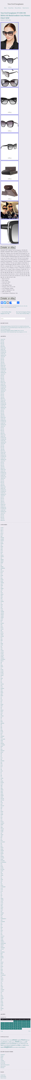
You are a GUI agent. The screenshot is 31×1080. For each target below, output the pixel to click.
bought (2, 575)
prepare (2, 859)
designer (2, 629)
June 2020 (2, 446)
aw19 (1, 563)
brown (5, 1042)
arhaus (2, 547)
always (2, 542)
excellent (2, 650)
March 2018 (3, 485)
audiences (2, 556)
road (1, 894)
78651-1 (2, 531)
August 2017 (3, 495)
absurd (2, 534)
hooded (2, 731)
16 (19, 1024)
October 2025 (3, 353)
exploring (2, 655)
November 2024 (3, 369)
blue (26, 1040)
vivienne (2, 991)
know (2, 766)
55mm (4, 1040)
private (2, 866)
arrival (2, 550)
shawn (2, 908)
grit (1, 718)
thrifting (2, 956)
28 (11, 1028)
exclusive (2, 652)
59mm (11, 1040)
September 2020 (3, 442)
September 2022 (3, 407)
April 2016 (2, 518)
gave (1, 701)
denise (2, 626)
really (1, 883)
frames (2, 691)
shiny (18, 1045)
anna (1, 545)
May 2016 (2, 517)
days (1, 621)
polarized (2, 850)
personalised (3, 841)
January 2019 (3, 471)
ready (1, 881)
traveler (2, 966)
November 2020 (3, 439)
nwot (1, 825)
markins (2, 794)
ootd (1, 833)
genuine (2, 704)
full (1, 698)
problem (2, 867)
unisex (16, 1047)
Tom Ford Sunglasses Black (5, 329)
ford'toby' (2, 684)
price (1, 863)
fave (1, 668)
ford (10, 305)
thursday (2, 957)
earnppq (2, 1056)
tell (1, 950)
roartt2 (2, 1059)
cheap (2, 595)
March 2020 (3, 450)
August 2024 (3, 374)
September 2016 (3, 511)
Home (5, 8)
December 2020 (3, 437)
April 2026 (2, 345)
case (8, 1041)
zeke (1, 1009)
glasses (2, 711)
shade (2, 905)
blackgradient (17, 305)
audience (2, 555)
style (1, 933)
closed (2, 608)
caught (2, 585)
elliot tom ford (3, 1066)
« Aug (2, 1031)
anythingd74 (3, 1054)
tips (1, 960)
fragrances (2, 688)
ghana (2, 705)
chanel (2, 592)
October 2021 (3, 423)
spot (1, 925)
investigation (3, 744)
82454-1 (2, 533)
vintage (2, 986)
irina (24, 305)
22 (15, 1026)
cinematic (2, 601)
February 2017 (3, 504)
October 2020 (3, 440)
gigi (1, 708)
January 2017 (3, 505)
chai (1, 591)
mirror (5, 1045)
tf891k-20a (2, 1067)
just (1, 756)
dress (1, 637)
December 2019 (3, 455)
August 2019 (3, 460)
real (1, 882)
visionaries (2, 989)
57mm (6, 1040)
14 (11, 1024)
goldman (2, 715)
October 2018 (3, 475)
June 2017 (2, 498)
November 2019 (3, 456)
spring (2, 927)
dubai (1, 639)
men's (2, 804)
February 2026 (3, 347)
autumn (2, 562)
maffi (1, 786)
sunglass (2, 940)
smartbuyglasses (3, 918)
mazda (2, 802)
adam (1, 536)
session (2, 902)
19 (2, 1026)
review (2, 889)
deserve (2, 627)
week (1, 999)
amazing (2, 543)
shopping (2, 912)
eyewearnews (3, 659)
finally (2, 678)
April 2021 (2, 431)
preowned (2, 857)
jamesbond (2, 750)
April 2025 (2, 362)
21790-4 (2, 527)
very (1, 982)
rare (1, 876)
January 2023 (3, 401)
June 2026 (2, 342)
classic (2, 604)
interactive (2, 743)
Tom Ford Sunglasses (15, 4)
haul (1, 726)
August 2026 (3, 339)
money (2, 812)
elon (1, 646)
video (1, 985)
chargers (2, 594)
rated (1, 878)
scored (2, 901)
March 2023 (3, 398)
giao (1, 707)
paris (1, 837)
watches (2, 996)
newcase (2, 821)
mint (1, 808)
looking (2, 778)
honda (2, 730)
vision (2, 988)
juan (1, 753)
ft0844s (2, 695)
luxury (2, 783)
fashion (2, 666)
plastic (9, 1045)
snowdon (27, 1045)
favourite (2, 673)
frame (2, 689)
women (6, 307)
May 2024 (2, 378)
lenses (24, 1043)
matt (1, 801)
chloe (1, 598)
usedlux (2, 978)
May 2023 (2, 395)
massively (2, 798)
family (2, 665)
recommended (3, 886)
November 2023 (3, 387)
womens (2, 1005)
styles (2, 934)
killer (1, 763)
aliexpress (2, 540)
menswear (2, 805)
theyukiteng (3, 951)
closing (2, 610)
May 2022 (2, 413)
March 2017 (3, 502)
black (23, 1040)
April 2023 (2, 397)
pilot (7, 1045)
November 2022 (3, 404)
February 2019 (3, 469)
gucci (1, 720)
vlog (1, 992)
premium (2, 856)
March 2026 (3, 346)
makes (2, 788)
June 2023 (2, 394)
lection (2, 770)
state (1, 928)
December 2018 (3, 472)
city (1, 602)
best (1, 565)
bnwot (2, 572)
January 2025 (3, 366)
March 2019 (3, 468)
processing (2, 869)
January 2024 (3, 384)
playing (2, 849)
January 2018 (3, 488)
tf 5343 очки (3, 1063)
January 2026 (3, 349)
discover (2, 633)
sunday (2, 938)
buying (2, 581)
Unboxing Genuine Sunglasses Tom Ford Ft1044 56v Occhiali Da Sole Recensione (15, 326)
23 (19, 1026)
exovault (2, 653)
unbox (2, 972)
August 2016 (3, 513)
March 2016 (3, 520)
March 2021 (3, 433)
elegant (2, 643)
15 (15, 1024)
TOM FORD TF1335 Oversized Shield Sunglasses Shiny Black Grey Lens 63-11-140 (15, 327)
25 (28, 1026)
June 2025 (2, 359)
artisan (2, 552)
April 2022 (2, 414)
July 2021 (2, 427)
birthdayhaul (3, 568)
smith (1, 920)
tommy (2, 963)
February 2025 (3, 365)
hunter (2, 737)
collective (2, 614)
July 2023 (2, 392)
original (2, 834)
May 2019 (2, 465)
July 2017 (2, 497)
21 (11, 1026)
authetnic (2, 560)
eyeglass (2, 656)
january (2, 752)
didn (1, 630)
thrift (1, 954)
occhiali (2, 831)
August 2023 (3, 391)
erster (1, 649)
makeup (2, 789)
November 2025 (3, 352)
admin (10, 20)
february (2, 675)
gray (1, 717)
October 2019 (3, 458)
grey (22, 305)
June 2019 (2, 463)
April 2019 (2, 466)
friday (2, 694)
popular (2, 852)
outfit (1, 836)
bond (1, 573)
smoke (24, 1045)
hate (1, 724)
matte (27, 1043)
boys (1, 576)
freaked (2, 692)
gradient (3, 1043)
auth (1, 558)
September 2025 (3, 355)
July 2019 (2, 462)
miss (1, 810)
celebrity (2, 588)
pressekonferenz (3, 862)
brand (2, 578)
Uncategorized (3, 975)
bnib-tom (2, 571)
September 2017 (3, 494)
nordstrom (2, 823)
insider (2, 740)
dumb (2, 640)
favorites (2, 671)
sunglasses (2, 307)
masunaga (2, 799)
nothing (2, 824)
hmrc (1, 728)
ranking (2, 875)
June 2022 (2, 411)
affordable (2, 537)
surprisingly (3, 947)
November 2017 (3, 491)
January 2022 (3, 418)
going (2, 713)
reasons (2, 885)
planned (2, 847)
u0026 (2, 970)
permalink (14, 307)
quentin (2, 870)
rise (1, 892)
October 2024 (3, 371)
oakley (2, 827)
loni (1, 776)
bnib (1, 569)
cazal (1, 587)
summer (2, 937)
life (1, 772)
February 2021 (3, 434)
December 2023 (3, 385)
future (2, 699)
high (1, 727)
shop (1, 911)
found (2, 686)
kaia (1, 759)
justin (1, 757)
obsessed (2, 828)
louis (1, 779)
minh (1, 807)
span (1, 923)
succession (2, 936)
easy (1, 642)
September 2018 (3, 476)
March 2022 (3, 416)
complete (2, 615)
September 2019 (3, 459)
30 (19, 1028)
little (1, 775)
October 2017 (3, 492)
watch (2, 995)
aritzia (2, 549)
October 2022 (3, 405)
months (2, 814)
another (2, 546)
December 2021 (3, 420)
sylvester (2, 949)
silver (21, 1045)
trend (1, 967)
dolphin (2, 634)
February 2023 (3, 400)
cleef (1, 607)
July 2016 (2, 514)
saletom (2, 898)
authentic (2, 559)
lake (1, 769)
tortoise (14, 1047)
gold (1, 714)
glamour (2, 710)
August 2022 (3, 408)
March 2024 (3, 381)
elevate (2, 644)
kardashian (2, 760)
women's (23, 1047)
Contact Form (10, 8)
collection (2, 613)
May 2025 (2, 360)
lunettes (2, 781)
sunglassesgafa (3, 943)
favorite (2, 669)
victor (2, 983)
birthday (2, 566)
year (1, 1007)
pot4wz (2, 1057)
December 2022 (3, 402)
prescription (3, 860)
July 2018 (2, 479)
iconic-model (3, 739)
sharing (2, 907)
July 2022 (2, 410)
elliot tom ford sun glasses (5, 1064)
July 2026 (2, 340)
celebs (2, 589)
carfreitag (2, 582)
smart (1, 917)
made (1, 785)
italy (26, 305)
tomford (2, 962)
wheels (2, 1001)
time (1, 959)
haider (2, 721)
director (2, 631)
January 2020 (3, 453)
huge (1, 734)
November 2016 (3, 508)
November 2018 (3, 473)
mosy (1, 817)
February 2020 (3, 452)
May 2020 (2, 447)
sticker (2, 930)
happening (2, 723)
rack (1, 872)
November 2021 (3, 421)
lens (22, 1043)
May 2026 (2, 343)
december (2, 623)
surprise (2, 946)
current (2, 618)
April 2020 (2, 449)
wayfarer (2, 998)
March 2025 (3, 363)
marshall (2, 795)
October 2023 (3, 388)
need (1, 818)
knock (2, 765)
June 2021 (2, 429)
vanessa (2, 979)
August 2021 (3, 426)
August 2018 (3, 478)
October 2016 (3, 510)
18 (28, 1024)
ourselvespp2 (3, 1061)
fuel (1, 697)
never (1, 820)
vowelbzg (2, 1060)
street (1, 931)
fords (1, 685)
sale (1, 896)
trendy (2, 969)
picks (1, 844)
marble (2, 792)
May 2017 (2, 500)
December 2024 (3, 368)
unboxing (2, 973)
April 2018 (2, 484)
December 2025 (3, 350)
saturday (2, 899)
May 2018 (2, 482)
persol (2, 840)
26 (2, 1028)
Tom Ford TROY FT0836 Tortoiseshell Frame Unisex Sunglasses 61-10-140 (14, 331)
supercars (2, 944)
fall (1, 663)
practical (2, 853)
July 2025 (2, 358)
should (2, 914)
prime (2, 865)
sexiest (2, 904)
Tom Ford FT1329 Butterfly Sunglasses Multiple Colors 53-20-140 (12, 330)
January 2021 (3, 436)
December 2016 (3, 507)
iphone (2, 746)
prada (1, 854)
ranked (2, 873)
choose (2, 600)
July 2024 (2, 375)
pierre (2, 846)
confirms (2, 617)
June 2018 (2, 481)
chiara (2, 597)
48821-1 (2, 530)
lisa (1, 773)
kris (1, 768)
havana (14, 1043)
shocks (2, 909)
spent (1, 924)
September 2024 (3, 372)
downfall (2, 636)
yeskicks (2, 1008)
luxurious (2, 782)
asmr (1, 553)
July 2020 (2, 444)
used (1, 976)
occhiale (2, 830)
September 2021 (3, 424)
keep (1, 762)
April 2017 (2, 501)
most (1, 815)
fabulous (2, 660)
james (2, 749)
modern (2, 811)
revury (2, 891)
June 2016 (2, 515)
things (2, 953)
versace (2, 980)
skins (1, 915)
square (2, 1047)
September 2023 (3, 389)
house (2, 733)
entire (1, 647)
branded (2, 579)
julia (1, 755)
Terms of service (26, 8)
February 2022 (3, 417)
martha (2, 797)
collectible (2, 611)
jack (1, 747)
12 (2, 1024)
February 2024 (3, 382)
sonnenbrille (3, 921)
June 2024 (2, 376)
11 (28, 1023)
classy (2, 605)
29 (15, 1028)
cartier (2, 584)
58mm (8, 1040)
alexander (2, 539)
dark (10, 1042)
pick (1, 843)
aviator (19, 1040)
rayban (2, 879)
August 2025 (3, 356)
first (1, 681)
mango (2, 791)
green (8, 1043)
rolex (1, 895)
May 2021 (2, 430)
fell (1, 676)
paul (1, 839)
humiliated (2, 736)
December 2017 (3, 489)
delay (1, 624)
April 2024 (2, 379)
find (1, 679)
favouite (2, 672)
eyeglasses (2, 657)
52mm (2, 1040)
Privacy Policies (18, 8)
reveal (2, 888)
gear (1, 702)
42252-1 (2, 529)
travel (1, 965)
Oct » (29, 1031)
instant (2, 741)
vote (1, 993)
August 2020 (3, 443)
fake (1, 662)
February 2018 (3, 486)
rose (16, 1045)
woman (2, 1002)
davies (2, 620)
